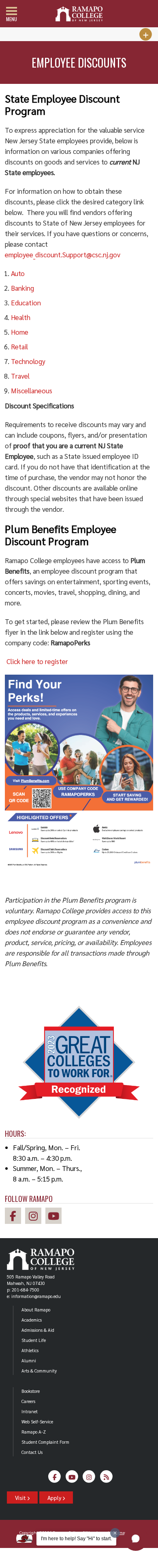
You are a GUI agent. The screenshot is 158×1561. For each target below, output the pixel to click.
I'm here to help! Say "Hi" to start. (76, 1538)
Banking (22, 287)
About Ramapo (35, 1310)
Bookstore (30, 1391)
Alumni (28, 1360)
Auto (18, 273)
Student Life (33, 1340)
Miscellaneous (31, 390)
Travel (20, 375)
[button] (136, 1538)
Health (20, 317)
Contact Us (32, 1452)
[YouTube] (72, 1479)
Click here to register (37, 661)
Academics (31, 1320)
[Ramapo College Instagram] (35, 1217)
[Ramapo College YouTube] (55, 1217)
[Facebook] (55, 1479)
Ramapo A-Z (33, 1432)
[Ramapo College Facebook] (15, 1217)
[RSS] (106, 1479)
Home (19, 331)
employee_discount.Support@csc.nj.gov (62, 254)
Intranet (29, 1411)
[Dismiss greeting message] (115, 1533)
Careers (28, 1401)
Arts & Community (39, 1371)
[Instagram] (89, 1479)
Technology (28, 361)
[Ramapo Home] (79, 14)
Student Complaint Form (45, 1442)
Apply (54, 1497)
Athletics (29, 1350)
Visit (21, 1497)
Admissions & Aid (37, 1330)
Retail (19, 346)
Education (26, 302)
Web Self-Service (37, 1421)
